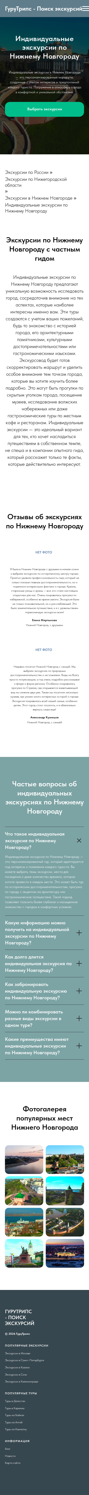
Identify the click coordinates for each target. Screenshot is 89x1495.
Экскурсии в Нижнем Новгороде (38, 1239)
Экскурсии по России (26, 1214)
